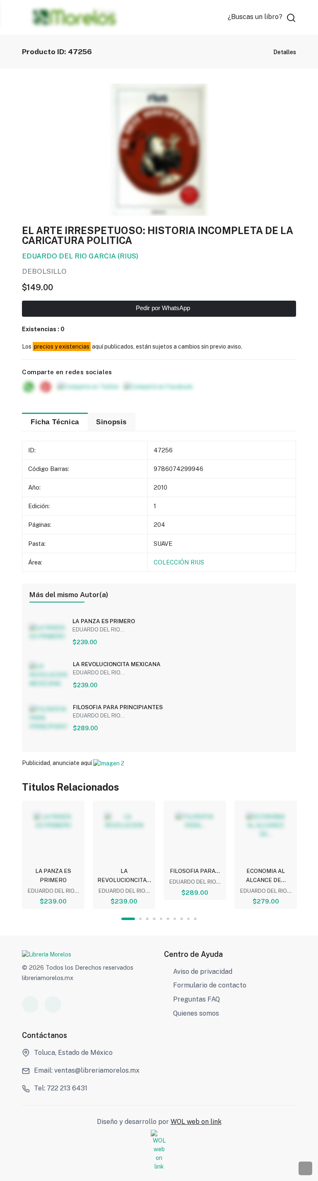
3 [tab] (147, 919)
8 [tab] (181, 919)
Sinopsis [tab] (111, 422)
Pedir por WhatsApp (162, 308)
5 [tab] (161, 919)
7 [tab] (174, 919)
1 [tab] (128, 919)
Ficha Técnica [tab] (55, 422)
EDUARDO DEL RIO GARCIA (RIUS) (80, 256)
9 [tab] (188, 919)
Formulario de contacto (209, 985)
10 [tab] (195, 919)
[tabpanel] (53, 855)
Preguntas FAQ (196, 999)
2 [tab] (140, 919)
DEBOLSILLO (44, 271)
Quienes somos (196, 1013)
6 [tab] (167, 919)
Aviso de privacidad (202, 971)
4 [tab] (154, 919)
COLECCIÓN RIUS (179, 562)
